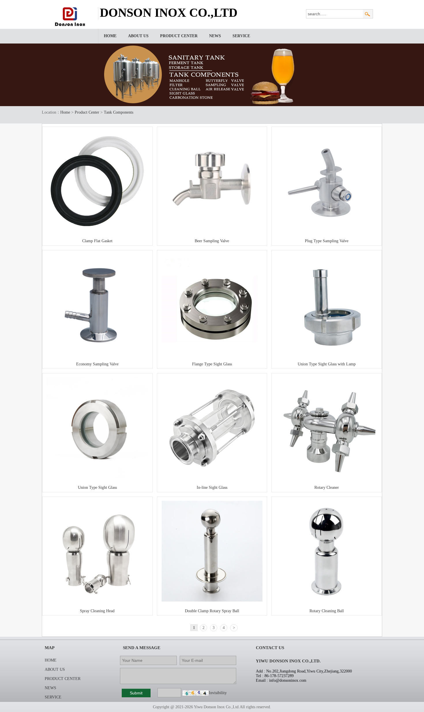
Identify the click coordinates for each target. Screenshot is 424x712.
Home (65, 112)
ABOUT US (138, 36)
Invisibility (218, 693)
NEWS (215, 36)
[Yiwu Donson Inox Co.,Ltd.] (71, 25)
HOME (110, 36)
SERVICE (241, 36)
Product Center (87, 112)
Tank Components (118, 112)
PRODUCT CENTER (179, 36)
